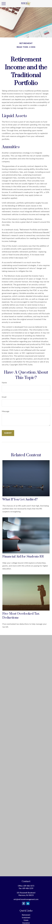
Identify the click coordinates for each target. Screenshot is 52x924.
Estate (26, 920)
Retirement (26, 915)
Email (4, 397)
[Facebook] (23, 903)
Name (4, 383)
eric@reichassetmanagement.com (26, 899)
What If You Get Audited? (20, 499)
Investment (26, 918)
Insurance (26, 923)
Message (5, 411)
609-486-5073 (28, 886)
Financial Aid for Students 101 (23, 557)
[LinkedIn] (28, 903)
